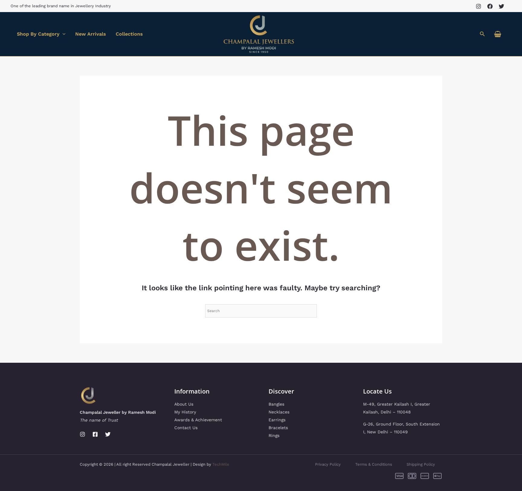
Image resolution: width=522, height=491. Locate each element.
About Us (183, 404)
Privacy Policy (328, 464)
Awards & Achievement (198, 419)
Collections (129, 34)
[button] (482, 34)
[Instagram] (478, 6)
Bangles (276, 404)
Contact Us (186, 427)
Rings (274, 435)
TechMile (220, 464)
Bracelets (278, 427)
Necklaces (279, 412)
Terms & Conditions (373, 464)
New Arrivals (90, 34)
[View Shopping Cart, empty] (497, 34)
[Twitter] (501, 6)
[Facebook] (490, 6)
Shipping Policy (421, 464)
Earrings (277, 419)
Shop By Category (38, 34)
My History (185, 412)
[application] (63, 34)
